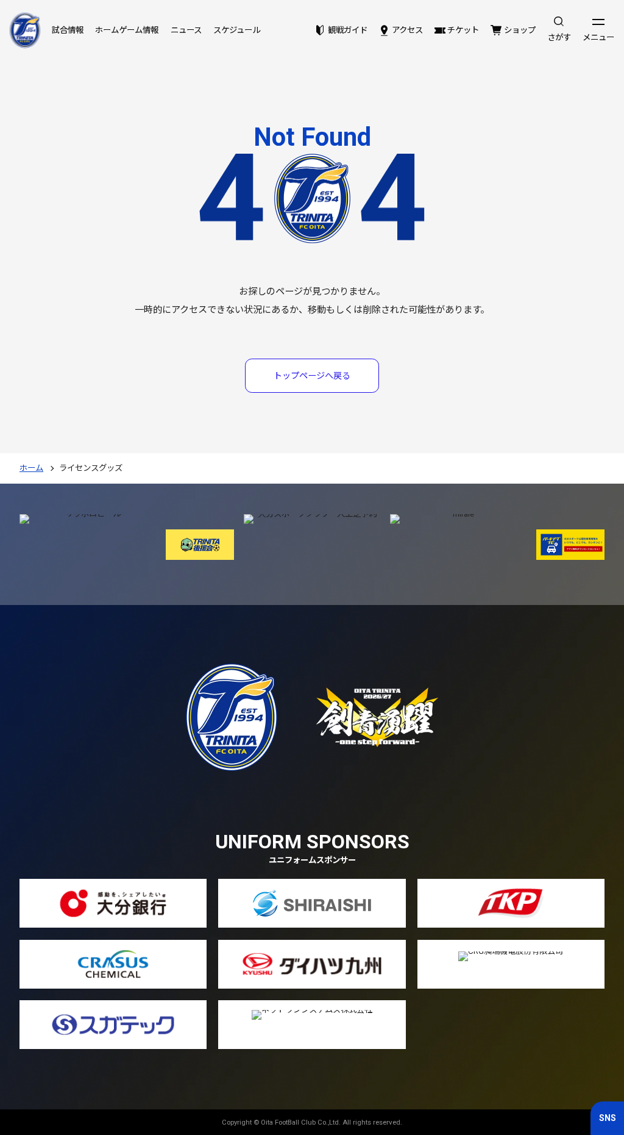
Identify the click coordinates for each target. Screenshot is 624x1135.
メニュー (598, 37)
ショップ (519, 30)
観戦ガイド (347, 30)
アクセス (407, 30)
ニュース (186, 30)
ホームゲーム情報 (126, 30)
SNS (607, 1118)
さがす (559, 37)
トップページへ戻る (312, 376)
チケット (463, 30)
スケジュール (236, 30)
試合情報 (67, 30)
